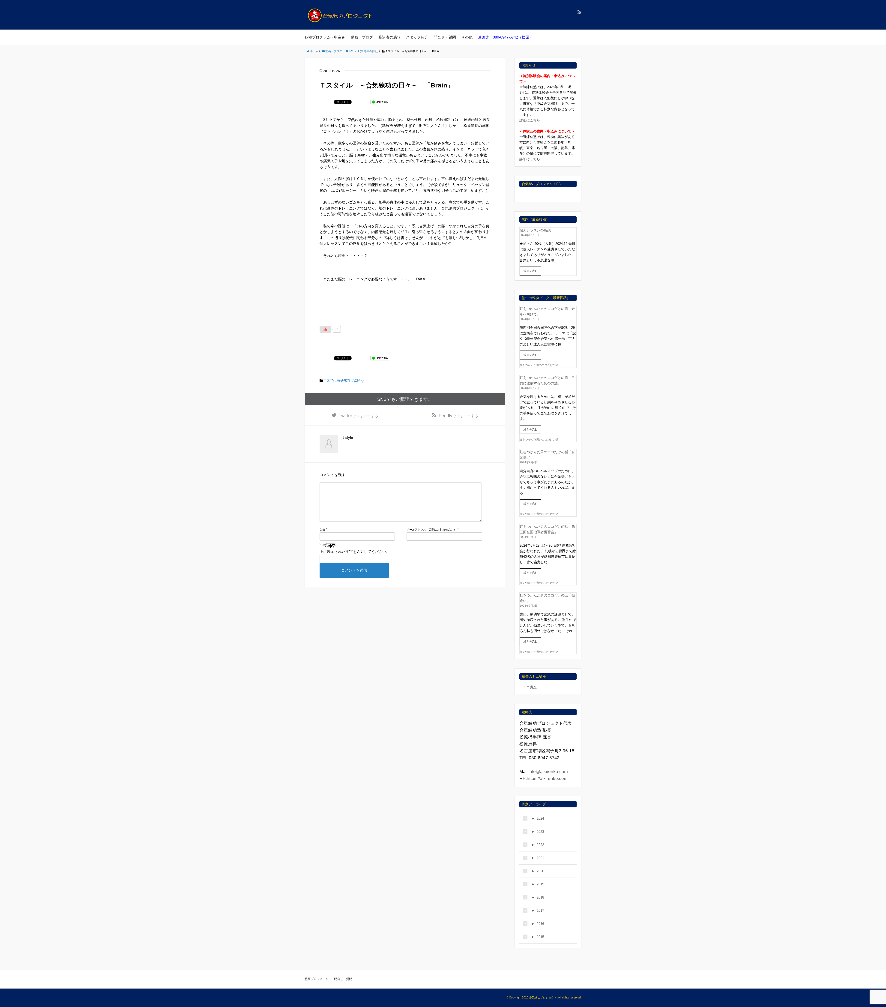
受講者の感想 (389, 37)
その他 (467, 37)
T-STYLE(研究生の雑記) (344, 381)
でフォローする (358, 415)
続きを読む (530, 271)
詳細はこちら (529, 120)
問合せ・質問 (445, 37)
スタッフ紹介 (417, 37)
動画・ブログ (362, 37)
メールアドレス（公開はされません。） (431, 529)
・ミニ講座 (528, 687)
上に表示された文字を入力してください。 (355, 552)
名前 (322, 529)
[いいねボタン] (325, 329)
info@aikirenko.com (548, 771)
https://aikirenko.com (547, 778)
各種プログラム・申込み (325, 37)
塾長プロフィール (317, 979)
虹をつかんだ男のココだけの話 (539, 365)
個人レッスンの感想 (535, 230)
